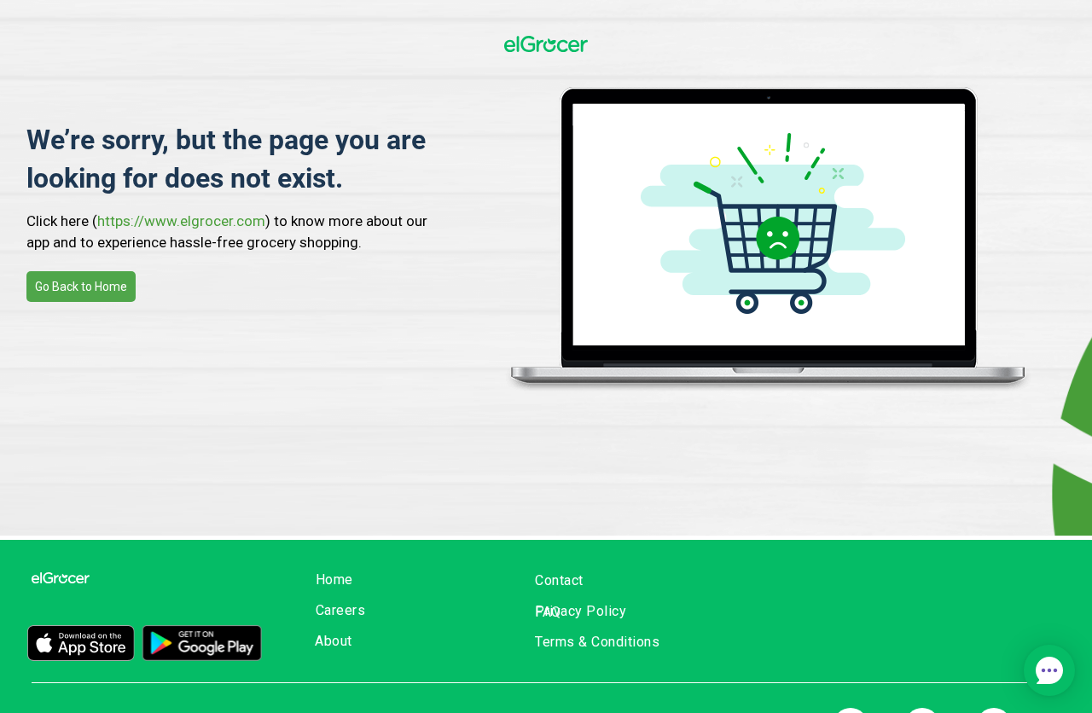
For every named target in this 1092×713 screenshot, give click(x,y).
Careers (341, 610)
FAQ (548, 612)
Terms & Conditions (597, 642)
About (333, 641)
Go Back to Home (81, 286)
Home (334, 579)
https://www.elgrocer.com (181, 220)
